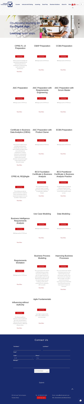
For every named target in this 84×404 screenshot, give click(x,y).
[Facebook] (79, 20)
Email (15, 352)
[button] (45, 4)
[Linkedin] (79, 27)
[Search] (72, 7)
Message (15, 360)
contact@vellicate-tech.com (62, 395)
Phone (37, 355)
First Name (16, 346)
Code (15, 355)
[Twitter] (79, 23)
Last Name (45, 346)
